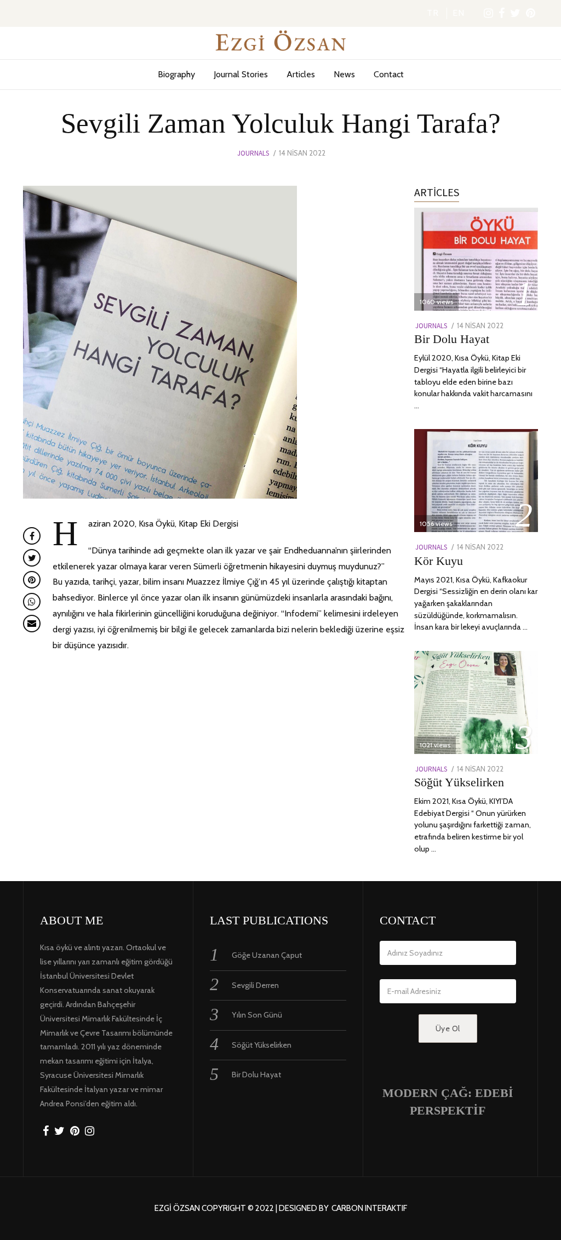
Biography (176, 74)
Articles (301, 74)
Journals (253, 153)
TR (433, 13)
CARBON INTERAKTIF (369, 1208)
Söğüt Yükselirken (459, 782)
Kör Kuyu (438, 561)
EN (459, 13)
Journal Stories (241, 74)
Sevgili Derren (255, 985)
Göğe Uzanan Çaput (267, 955)
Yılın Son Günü (257, 1015)
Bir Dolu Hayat (451, 339)
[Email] (32, 623)
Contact (389, 74)
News (344, 74)
